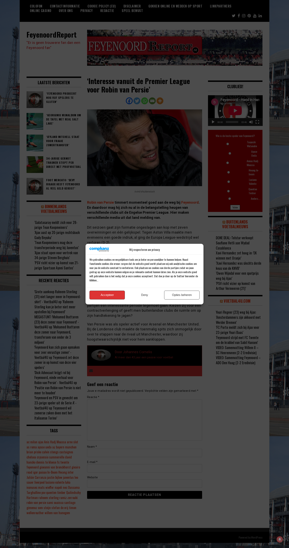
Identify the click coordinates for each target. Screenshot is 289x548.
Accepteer (107, 295)
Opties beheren (182, 295)
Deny (144, 295)
